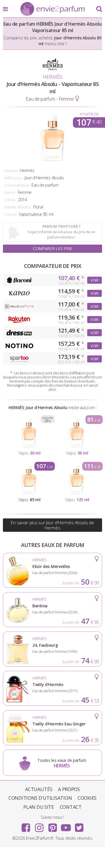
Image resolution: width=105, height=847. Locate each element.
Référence (13, 177)
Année (10, 199)
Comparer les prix (52, 248)
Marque (11, 170)
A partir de (89, 114)
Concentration (16, 185)
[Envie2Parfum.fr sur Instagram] (39, 826)
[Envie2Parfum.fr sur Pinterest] (52, 826)
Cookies (87, 798)
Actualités (38, 789)
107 (89, 122)
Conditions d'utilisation (40, 798)
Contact (71, 807)
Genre (9, 192)
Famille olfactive (17, 207)
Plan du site (38, 807)
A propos (69, 789)
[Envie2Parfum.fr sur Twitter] (79, 826)
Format (10, 214)
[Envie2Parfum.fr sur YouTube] (66, 826)
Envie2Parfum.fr (52, 9)
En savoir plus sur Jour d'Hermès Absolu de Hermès (52, 525)
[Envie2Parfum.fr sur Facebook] (26, 826)
